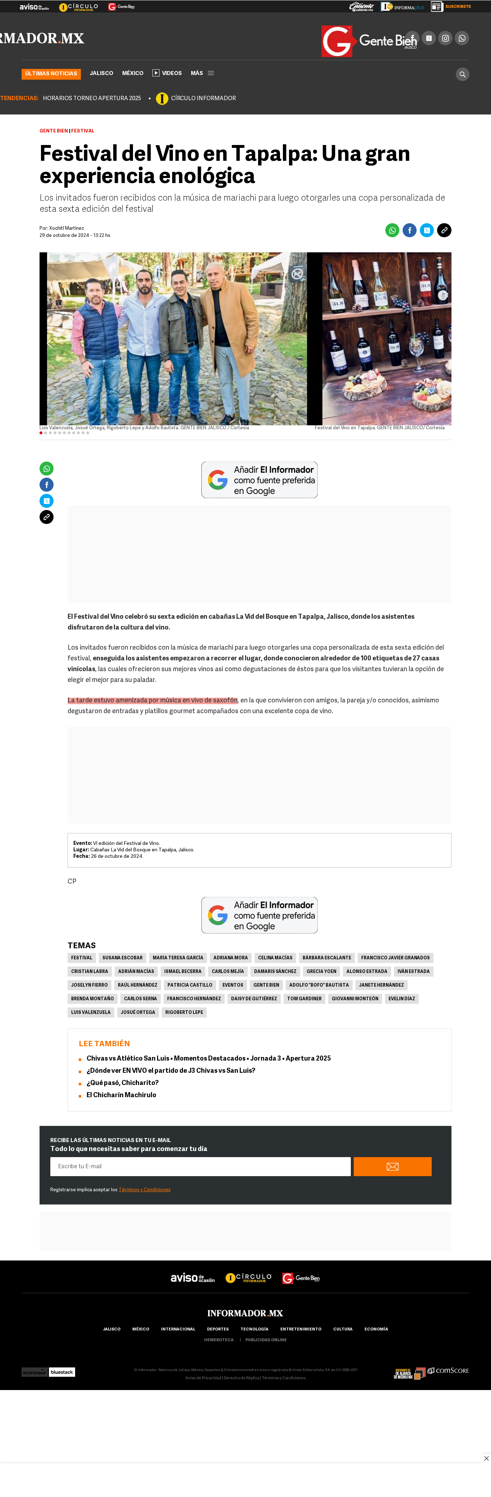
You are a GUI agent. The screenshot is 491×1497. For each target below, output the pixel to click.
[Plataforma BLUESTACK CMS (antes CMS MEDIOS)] (62, 1381)
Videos (172, 84)
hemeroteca (219, 1351)
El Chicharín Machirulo (121, 1106)
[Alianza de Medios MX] (409, 1381)
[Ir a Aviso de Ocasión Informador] (34, 4)
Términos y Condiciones (145, 1200)
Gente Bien (54, 142)
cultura (343, 1340)
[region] (245, 1481)
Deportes (218, 1340)
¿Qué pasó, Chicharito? (123, 1094)
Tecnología (254, 1340)
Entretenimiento (300, 1340)
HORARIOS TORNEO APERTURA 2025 (92, 109)
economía (376, 1340)
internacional (178, 1340)
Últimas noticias (51, 85)
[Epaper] (400, 5)
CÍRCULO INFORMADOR (203, 109)
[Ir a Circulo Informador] (74, 4)
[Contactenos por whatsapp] (462, 36)
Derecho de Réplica (242, 1389)
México (132, 84)
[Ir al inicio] (84, 38)
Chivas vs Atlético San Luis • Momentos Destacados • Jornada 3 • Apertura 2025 (209, 1070)
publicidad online (266, 1351)
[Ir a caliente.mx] (361, 5)
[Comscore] (448, 1381)
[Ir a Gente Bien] (117, 4)
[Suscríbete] (448, 5)
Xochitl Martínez (66, 239)
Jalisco (101, 84)
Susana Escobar (122, 969)
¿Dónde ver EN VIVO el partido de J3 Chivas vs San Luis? (171, 1082)
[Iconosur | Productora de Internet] (35, 1381)
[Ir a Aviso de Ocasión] (193, 1282)
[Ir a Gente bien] (301, 1282)
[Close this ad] (486, 1458)
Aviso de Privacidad (203, 1389)
